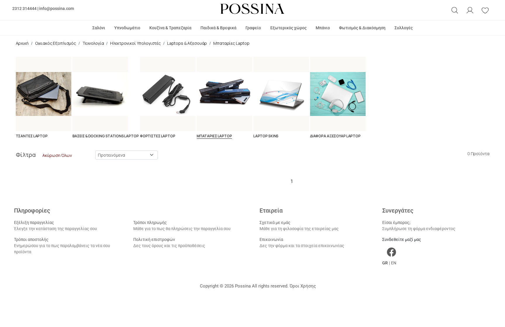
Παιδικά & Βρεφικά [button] (218, 27)
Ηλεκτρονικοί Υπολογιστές (135, 43)
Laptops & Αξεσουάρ (187, 43)
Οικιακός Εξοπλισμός (55, 43)
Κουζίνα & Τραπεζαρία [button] (170, 27)
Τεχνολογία (93, 43)
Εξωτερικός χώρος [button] (288, 27)
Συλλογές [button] (404, 27)
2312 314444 (24, 8)
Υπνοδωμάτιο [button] (127, 27)
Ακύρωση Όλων (57, 155)
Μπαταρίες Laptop (231, 43)
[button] (455, 10)
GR (385, 263)
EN (393, 263)
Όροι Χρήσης (303, 286)
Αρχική (22, 43)
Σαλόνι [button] (98, 27)
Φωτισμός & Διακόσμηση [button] (362, 27)
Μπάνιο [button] (323, 27)
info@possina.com (56, 8)
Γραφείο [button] (253, 27)
